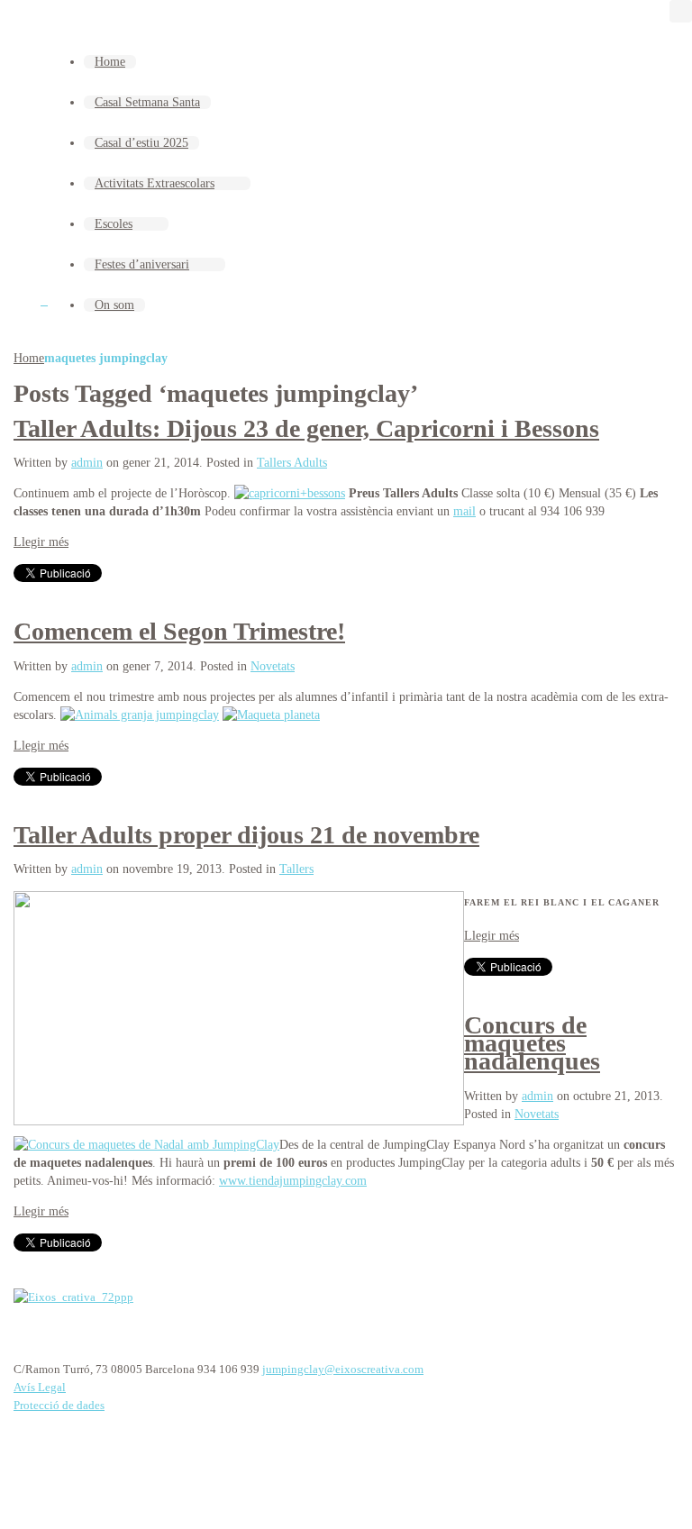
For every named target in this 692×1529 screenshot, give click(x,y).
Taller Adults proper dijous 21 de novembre (246, 835)
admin (87, 462)
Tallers (296, 869)
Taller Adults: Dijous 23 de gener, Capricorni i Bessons (306, 428)
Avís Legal (40, 1387)
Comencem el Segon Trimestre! (179, 631)
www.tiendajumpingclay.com (293, 1181)
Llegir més (41, 542)
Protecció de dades (59, 1405)
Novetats (272, 666)
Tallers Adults (292, 462)
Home (29, 358)
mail (464, 511)
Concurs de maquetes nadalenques (532, 1043)
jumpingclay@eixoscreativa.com (342, 1369)
